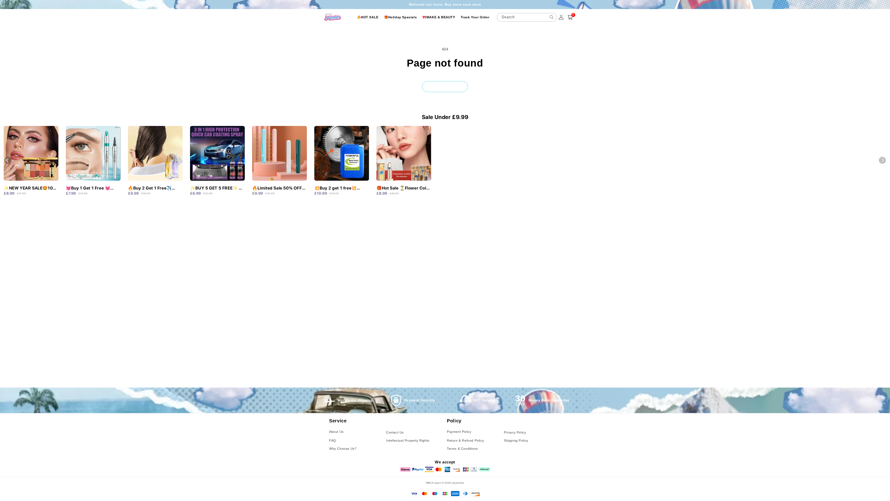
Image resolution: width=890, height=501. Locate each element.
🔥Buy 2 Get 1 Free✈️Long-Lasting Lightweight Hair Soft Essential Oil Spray (154, 188)
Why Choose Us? (342, 448)
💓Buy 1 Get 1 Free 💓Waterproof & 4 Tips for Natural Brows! (90, 188)
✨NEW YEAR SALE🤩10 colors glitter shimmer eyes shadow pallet (28, 188)
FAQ (332, 440)
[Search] (552, 17)
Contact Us (395, 432)
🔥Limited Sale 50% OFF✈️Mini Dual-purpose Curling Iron (277, 188)
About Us (336, 432)
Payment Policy (459, 432)
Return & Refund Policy (465, 440)
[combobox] (527, 17)
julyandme (458, 483)
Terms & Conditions (462, 448)
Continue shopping (445, 86)
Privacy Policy (515, 432)
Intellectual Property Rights (407, 440)
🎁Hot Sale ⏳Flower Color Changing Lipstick (403, 188)
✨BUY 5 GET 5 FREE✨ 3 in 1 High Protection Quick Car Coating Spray (216, 188)
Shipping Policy (516, 440)
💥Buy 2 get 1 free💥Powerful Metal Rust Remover (335, 188)
